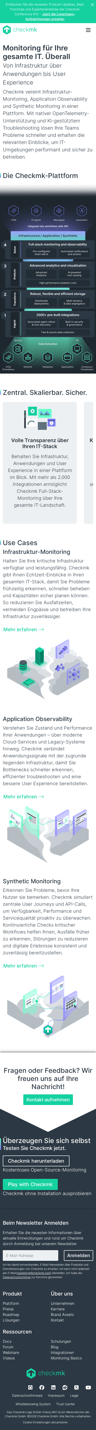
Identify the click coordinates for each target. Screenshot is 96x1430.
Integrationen (62, 1352)
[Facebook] (41, 1387)
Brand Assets (62, 1314)
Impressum (56, 1395)
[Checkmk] (20, 29)
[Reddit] (64, 1387)
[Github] (30, 1387)
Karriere (58, 1309)
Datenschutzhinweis (27, 1395)
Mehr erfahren (20, 629)
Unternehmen (62, 1303)
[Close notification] (93, 5)
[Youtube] (88, 1387)
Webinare (11, 1352)
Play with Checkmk (30, 1184)
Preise (8, 1309)
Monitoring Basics (66, 1358)
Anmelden (78, 1255)
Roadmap (11, 1314)
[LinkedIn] (53, 1387)
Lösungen (11, 1320)
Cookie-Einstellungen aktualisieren (45, 1422)
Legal (74, 1395)
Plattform (11, 1303)
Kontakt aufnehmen (48, 1099)
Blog (54, 1347)
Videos (9, 1358)
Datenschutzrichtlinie (17, 1277)
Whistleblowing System (33, 1404)
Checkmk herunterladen (36, 1161)
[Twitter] (76, 1387)
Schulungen (61, 1341)
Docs (7, 1341)
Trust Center (65, 1404)
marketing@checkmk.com (33, 1273)
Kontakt (57, 1320)
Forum (8, 1347)
